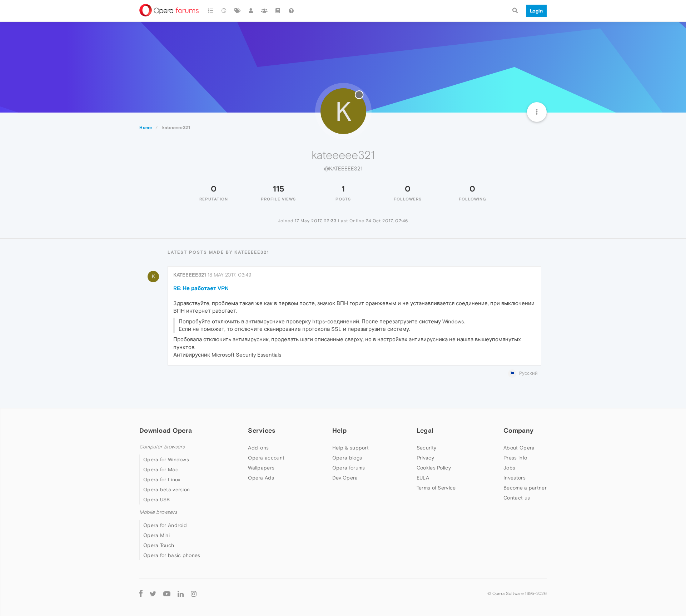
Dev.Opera (345, 478)
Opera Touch (158, 545)
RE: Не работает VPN (201, 288)
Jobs (509, 468)
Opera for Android (165, 525)
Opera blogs (347, 458)
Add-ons (258, 448)
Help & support (350, 448)
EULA (423, 478)
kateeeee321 (189, 275)
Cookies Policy (434, 468)
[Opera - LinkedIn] (180, 594)
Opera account (266, 458)
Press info (515, 458)
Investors (514, 478)
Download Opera (165, 430)
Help (339, 430)
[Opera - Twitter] (153, 594)
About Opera (519, 448)
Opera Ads (261, 478)
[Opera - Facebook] (141, 593)
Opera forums (348, 468)
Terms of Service (436, 488)
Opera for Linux (161, 479)
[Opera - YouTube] (167, 594)
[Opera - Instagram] (193, 594)
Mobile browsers (158, 512)
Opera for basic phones (171, 555)
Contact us (516, 498)
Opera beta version (166, 489)
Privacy (425, 458)
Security (426, 448)
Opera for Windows (166, 459)
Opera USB (156, 499)
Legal (425, 430)
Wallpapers (261, 468)
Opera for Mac (160, 469)
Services (261, 430)
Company (518, 430)
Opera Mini (156, 535)
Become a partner (525, 488)
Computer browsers (162, 447)
